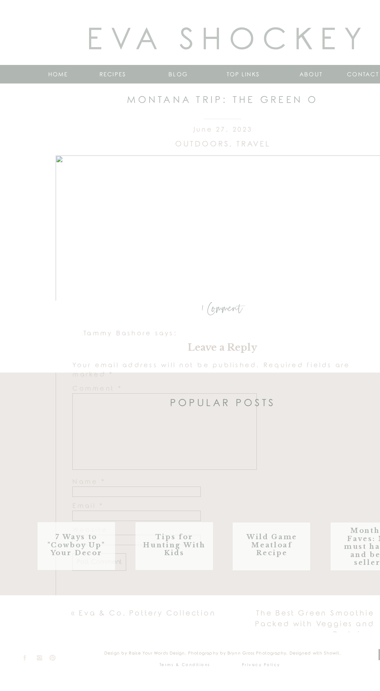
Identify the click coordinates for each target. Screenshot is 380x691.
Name (88, 481)
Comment (97, 388)
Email (88, 506)
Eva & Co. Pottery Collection (147, 613)
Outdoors (202, 144)
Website (90, 530)
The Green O (210, 625)
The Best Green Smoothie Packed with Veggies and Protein (314, 623)
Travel (253, 144)
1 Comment (222, 309)
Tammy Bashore (117, 333)
